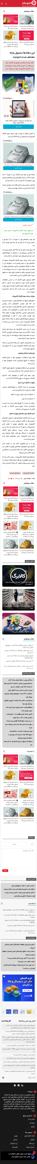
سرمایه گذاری (18, 168)
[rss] (22, 1085)
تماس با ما (31, 1119)
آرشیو (33, 1127)
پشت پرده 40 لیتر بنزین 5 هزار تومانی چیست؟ (20, 958)
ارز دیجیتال (14, 1143)
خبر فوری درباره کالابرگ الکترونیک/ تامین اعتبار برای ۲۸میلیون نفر (19, 583)
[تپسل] (4, 98)
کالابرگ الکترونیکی (28, 473)
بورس (16, 1136)
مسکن (15, 1140)
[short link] (13, 478)
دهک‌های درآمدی (15, 473)
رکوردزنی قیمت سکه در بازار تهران (22, 718)
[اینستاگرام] (18, 1085)
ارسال (5, 871)
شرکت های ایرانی (29, 1136)
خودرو (33, 1140)
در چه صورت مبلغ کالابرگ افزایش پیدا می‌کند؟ (19, 721)
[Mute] (8, 116)
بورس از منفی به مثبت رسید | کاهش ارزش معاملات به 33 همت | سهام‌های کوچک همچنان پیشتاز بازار (18, 693)
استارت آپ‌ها (30, 1147)
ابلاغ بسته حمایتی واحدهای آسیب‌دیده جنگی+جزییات (19, 889)
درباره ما (32, 1123)
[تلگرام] (15, 1085)
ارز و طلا (32, 1143)
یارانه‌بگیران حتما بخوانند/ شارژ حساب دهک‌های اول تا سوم (18, 607)
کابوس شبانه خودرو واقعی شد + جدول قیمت (19, 714)
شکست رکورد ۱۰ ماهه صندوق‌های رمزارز (22, 886)
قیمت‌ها (15, 1147)
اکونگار (26, 133)
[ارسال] (11, 478)
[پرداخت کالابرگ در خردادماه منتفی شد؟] (18, 623)
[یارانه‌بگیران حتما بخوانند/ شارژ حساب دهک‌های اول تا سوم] (18, 600)
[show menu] (6, 4)
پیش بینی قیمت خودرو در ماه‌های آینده (20, 731)
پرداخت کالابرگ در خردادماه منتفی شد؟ (22, 632)
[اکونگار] (22, 3)
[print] (9, 479)
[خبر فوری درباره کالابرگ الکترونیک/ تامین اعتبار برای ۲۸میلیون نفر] (18, 576)
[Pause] (5, 116)
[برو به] (34, 1152)
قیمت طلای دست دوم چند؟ (26, 962)
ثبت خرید (18, 127)
